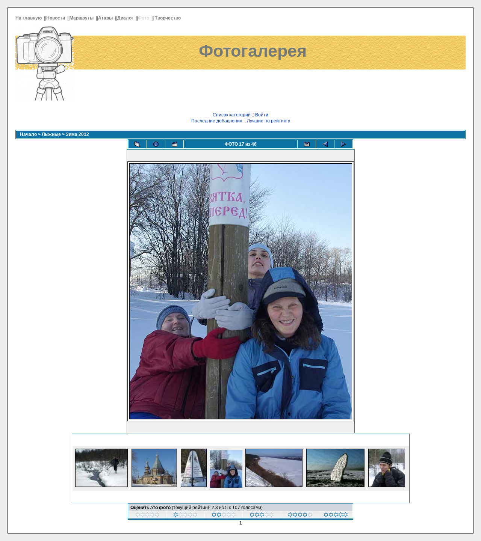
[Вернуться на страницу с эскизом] (138, 144)
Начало (28, 134)
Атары (106, 18)
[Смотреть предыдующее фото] (325, 144)
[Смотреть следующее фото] (343, 144)
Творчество (168, 18)
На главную (29, 18)
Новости (56, 18)
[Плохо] (224, 515)
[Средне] (262, 515)
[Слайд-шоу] (174, 144)
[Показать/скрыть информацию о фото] (156, 144)
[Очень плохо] (185, 515)
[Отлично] (336, 515)
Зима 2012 (77, 134)
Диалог (126, 18)
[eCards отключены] (307, 144)
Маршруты (82, 18)
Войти (261, 115)
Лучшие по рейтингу (268, 121)
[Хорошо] (300, 515)
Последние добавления (216, 121)
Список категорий (232, 115)
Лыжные (51, 134)
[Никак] (147, 515)
